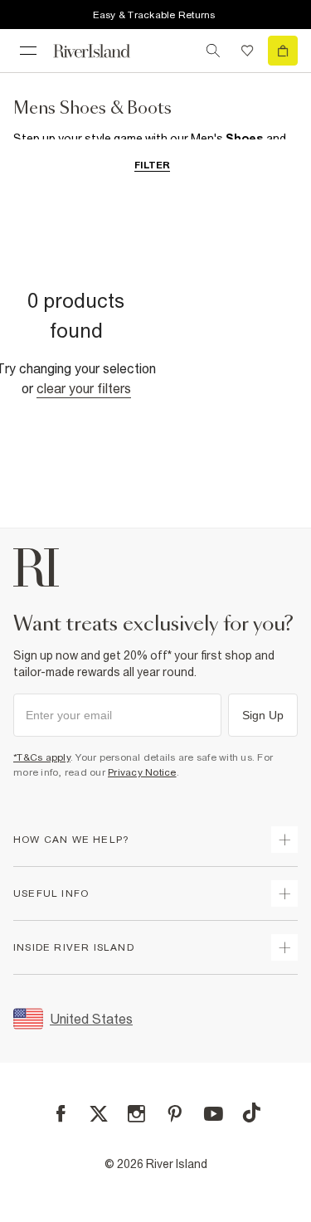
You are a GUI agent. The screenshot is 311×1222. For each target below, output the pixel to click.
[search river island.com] (213, 50)
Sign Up (263, 715)
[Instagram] (136, 1114)
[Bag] (283, 51)
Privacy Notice (142, 772)
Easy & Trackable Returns (154, 15)
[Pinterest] (174, 1114)
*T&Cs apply (41, 757)
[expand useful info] (284, 893)
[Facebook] (61, 1114)
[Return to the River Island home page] (103, 51)
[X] (99, 1114)
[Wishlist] (247, 51)
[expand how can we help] (284, 839)
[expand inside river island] (284, 947)
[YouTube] (213, 1114)
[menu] (28, 50)
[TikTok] (251, 1112)
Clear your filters (83, 388)
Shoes (245, 138)
